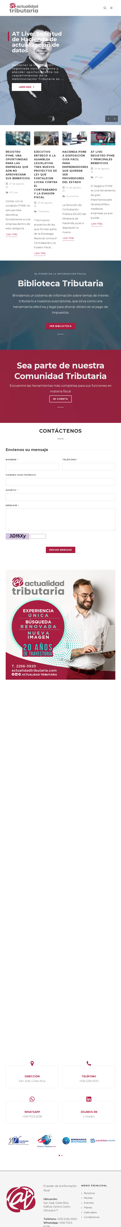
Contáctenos (91, 1217)
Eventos (89, 1202)
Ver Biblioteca (60, 326)
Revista (88, 1197)
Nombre (12, 459)
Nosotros (89, 1193)
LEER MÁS (25, 86)
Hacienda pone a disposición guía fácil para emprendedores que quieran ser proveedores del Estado (75, 167)
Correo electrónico (21, 475)
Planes (88, 1207)
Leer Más (11, 234)
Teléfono (69, 459)
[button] (59, 1155)
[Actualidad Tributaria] (24, 8)
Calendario (90, 1212)
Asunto (12, 490)
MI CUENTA (60, 398)
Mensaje (12, 505)
